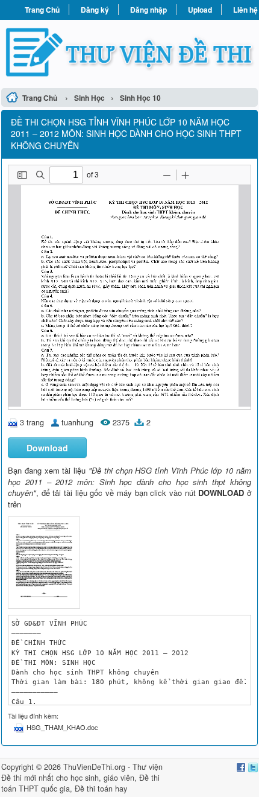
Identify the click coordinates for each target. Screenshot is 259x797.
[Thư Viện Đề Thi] (129, 52)
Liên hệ (245, 9)
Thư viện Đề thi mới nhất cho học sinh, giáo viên (82, 772)
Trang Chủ (42, 9)
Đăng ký (95, 9)
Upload (200, 9)
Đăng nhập (148, 9)
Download (47, 448)
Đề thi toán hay (101, 788)
